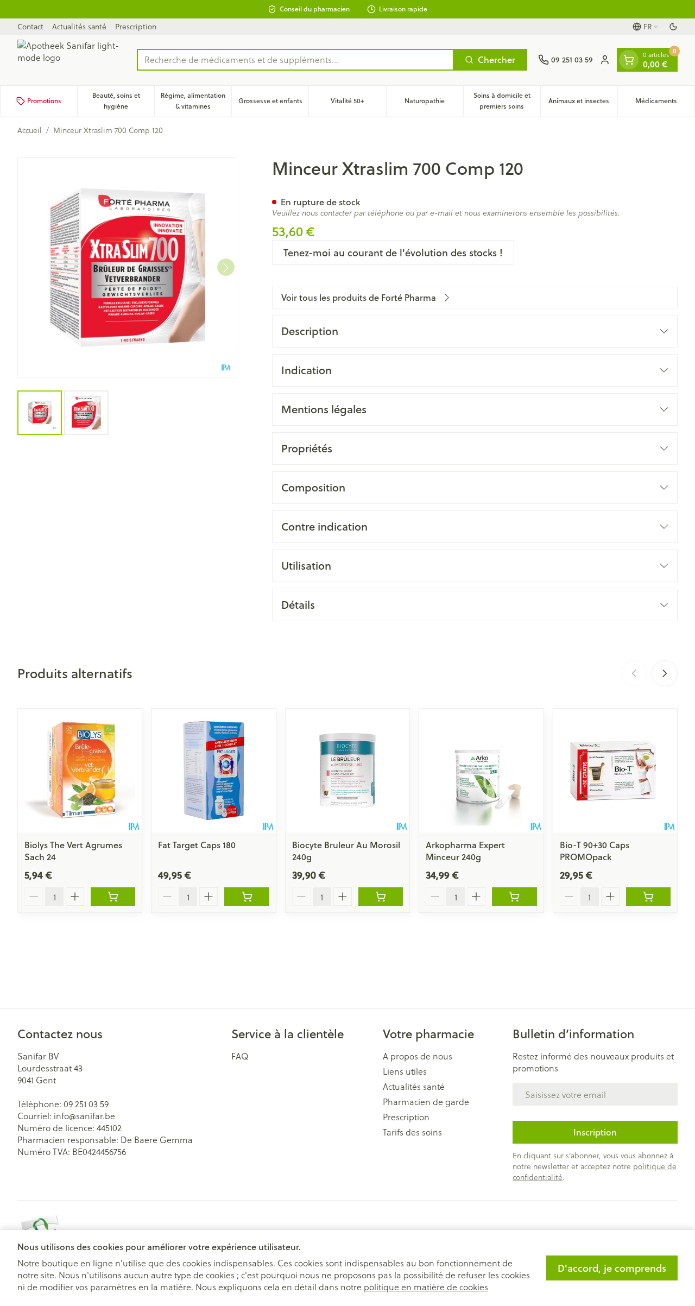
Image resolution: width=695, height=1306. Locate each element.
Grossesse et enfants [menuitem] (273, 103)
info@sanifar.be (84, 1115)
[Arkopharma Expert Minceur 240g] (481, 770)
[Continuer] (226, 267)
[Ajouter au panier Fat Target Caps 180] (246, 896)
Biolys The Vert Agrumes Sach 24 (73, 850)
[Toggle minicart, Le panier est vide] (629, 60)
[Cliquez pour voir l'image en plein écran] (127, 267)
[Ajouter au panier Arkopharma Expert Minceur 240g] (514, 896)
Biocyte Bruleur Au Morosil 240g (346, 850)
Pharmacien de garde (426, 1102)
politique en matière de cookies (426, 1286)
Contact (30, 26)
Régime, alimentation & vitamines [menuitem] (196, 101)
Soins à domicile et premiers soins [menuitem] (506, 101)
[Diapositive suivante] (665, 673)
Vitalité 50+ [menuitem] (358, 103)
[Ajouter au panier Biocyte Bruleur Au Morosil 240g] (380, 896)
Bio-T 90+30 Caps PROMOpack (594, 850)
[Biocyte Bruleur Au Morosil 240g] (347, 770)
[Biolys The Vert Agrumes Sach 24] (80, 770)
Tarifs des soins (412, 1132)
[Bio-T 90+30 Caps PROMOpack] (615, 770)
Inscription (595, 1132)
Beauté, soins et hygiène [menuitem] (123, 101)
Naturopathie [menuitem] (434, 103)
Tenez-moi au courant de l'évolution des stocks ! (393, 252)
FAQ (240, 1056)
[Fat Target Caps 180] (213, 770)
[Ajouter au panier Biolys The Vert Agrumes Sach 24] (113, 896)
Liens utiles (405, 1071)
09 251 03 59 (86, 1103)
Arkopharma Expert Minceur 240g (465, 850)
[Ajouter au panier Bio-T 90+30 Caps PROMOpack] (648, 896)
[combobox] (295, 60)
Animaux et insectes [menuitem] (582, 103)
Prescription (135, 26)
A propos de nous (417, 1056)
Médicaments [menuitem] (664, 103)
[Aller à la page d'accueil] (71, 59)
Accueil (29, 130)
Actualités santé (79, 26)
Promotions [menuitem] (44, 100)
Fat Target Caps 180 (197, 844)
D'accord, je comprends (612, 1268)
